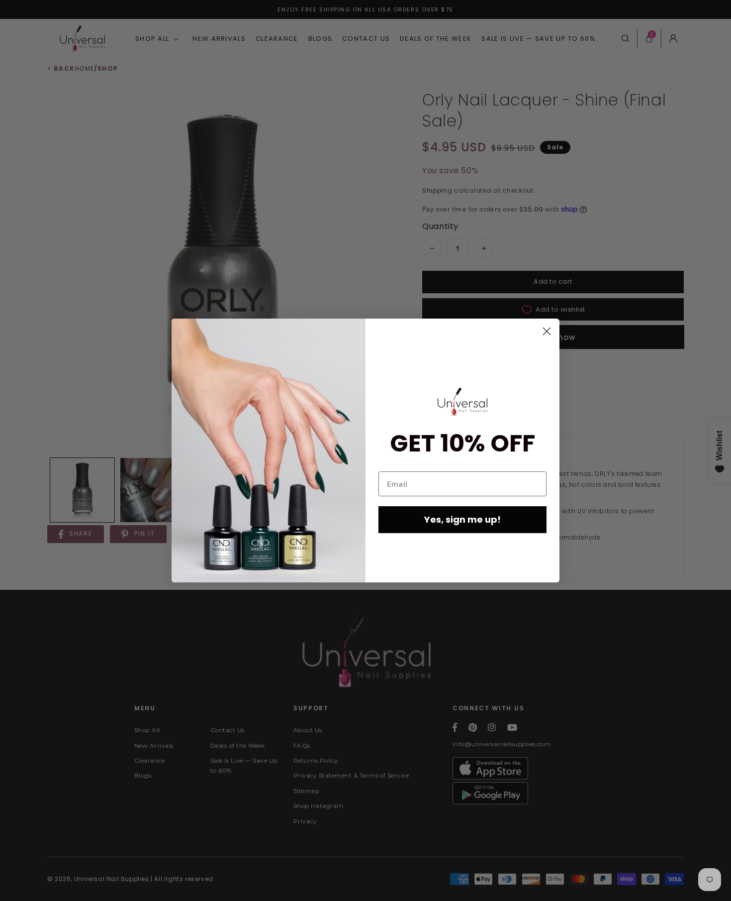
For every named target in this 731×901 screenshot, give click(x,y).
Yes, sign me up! (462, 519)
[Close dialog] (546, 331)
